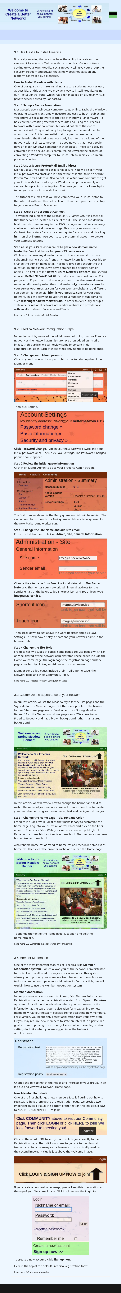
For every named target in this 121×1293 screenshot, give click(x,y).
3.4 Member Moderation (31, 958)
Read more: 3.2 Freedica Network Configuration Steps (40, 680)
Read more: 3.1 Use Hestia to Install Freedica (36, 315)
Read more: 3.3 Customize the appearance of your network (43, 943)
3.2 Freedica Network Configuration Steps (44, 329)
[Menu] (113, 15)
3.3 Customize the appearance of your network (47, 695)
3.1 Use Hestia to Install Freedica (37, 52)
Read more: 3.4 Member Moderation (32, 1272)
